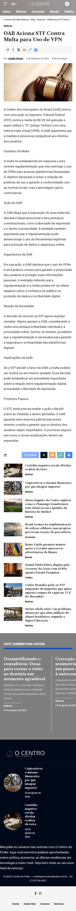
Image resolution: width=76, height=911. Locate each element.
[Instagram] (40, 893)
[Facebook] (35, 893)
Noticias (8, 26)
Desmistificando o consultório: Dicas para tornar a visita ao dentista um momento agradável (25, 669)
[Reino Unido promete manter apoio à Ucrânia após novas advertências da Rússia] (13, 549)
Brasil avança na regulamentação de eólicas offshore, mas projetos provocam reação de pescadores (48, 528)
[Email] (24, 50)
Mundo (28, 557)
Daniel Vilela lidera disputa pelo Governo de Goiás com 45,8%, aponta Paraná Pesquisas (47, 568)
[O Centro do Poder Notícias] (38, 4)
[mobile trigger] (7, 4)
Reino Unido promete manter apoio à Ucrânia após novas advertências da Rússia (45, 548)
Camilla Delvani (15, 58)
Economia (30, 537)
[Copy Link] (30, 50)
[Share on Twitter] (18, 50)
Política (28, 577)
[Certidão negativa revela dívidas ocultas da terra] (13, 470)
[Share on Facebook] (12, 50)
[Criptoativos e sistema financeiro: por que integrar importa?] (13, 488)
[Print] (35, 50)
